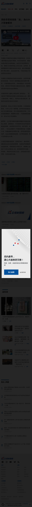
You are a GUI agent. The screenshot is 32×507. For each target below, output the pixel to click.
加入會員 (11, 272)
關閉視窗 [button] (23, 272)
